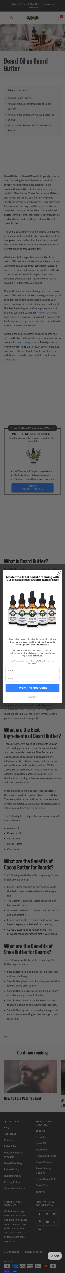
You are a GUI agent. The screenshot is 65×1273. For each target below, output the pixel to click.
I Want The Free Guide (32, 688)
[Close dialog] (59, 573)
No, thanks (32, 696)
